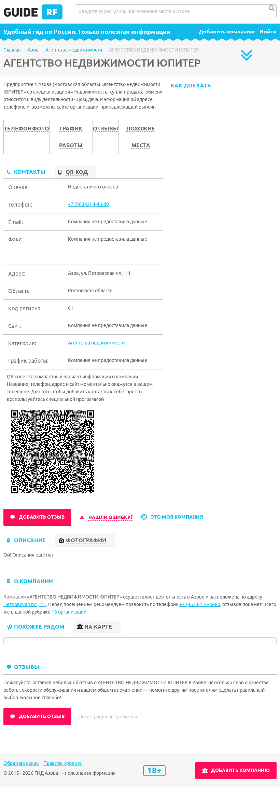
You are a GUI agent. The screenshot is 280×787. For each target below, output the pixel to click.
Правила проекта (62, 763)
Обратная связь (21, 763)
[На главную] (33, 17)
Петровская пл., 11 (24, 604)
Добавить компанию (227, 31)
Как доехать (191, 85)
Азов (33, 50)
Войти (268, 31)
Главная (12, 50)
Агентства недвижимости (73, 50)
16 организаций (69, 612)
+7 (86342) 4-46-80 (88, 204)
